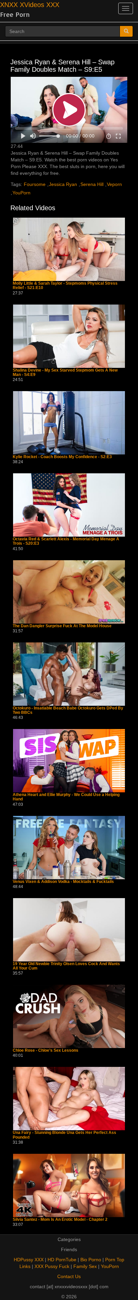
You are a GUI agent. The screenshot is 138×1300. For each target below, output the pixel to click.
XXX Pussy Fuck (51, 1266)
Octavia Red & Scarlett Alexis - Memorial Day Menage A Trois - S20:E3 (66, 541)
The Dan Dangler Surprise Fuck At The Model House (62, 626)
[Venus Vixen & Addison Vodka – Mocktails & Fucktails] (69, 848)
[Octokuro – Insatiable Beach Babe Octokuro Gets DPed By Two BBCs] (69, 674)
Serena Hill (92, 184)
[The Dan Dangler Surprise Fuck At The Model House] (69, 592)
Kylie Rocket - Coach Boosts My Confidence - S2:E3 (62, 457)
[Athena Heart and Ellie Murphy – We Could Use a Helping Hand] (69, 761)
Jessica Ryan (63, 184)
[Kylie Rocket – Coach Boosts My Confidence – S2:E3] (69, 423)
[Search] (126, 31)
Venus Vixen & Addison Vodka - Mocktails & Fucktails (63, 882)
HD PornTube (62, 1259)
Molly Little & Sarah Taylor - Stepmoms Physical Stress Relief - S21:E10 (65, 285)
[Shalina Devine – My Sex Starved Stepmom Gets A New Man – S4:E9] (69, 336)
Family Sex (85, 1266)
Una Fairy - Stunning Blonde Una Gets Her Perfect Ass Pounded (64, 1135)
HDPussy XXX (29, 1259)
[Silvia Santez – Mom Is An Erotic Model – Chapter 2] (69, 1185)
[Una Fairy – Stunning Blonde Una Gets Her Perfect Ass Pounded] (69, 1099)
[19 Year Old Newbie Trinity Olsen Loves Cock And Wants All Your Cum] (69, 930)
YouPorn (21, 192)
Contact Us (69, 1276)
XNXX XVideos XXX (29, 4)
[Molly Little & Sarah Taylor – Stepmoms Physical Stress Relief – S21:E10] (69, 249)
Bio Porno (90, 1259)
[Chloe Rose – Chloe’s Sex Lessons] (69, 1016)
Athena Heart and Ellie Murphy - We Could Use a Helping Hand (66, 797)
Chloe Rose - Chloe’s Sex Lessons (45, 1050)
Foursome (35, 184)
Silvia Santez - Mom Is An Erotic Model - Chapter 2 (60, 1219)
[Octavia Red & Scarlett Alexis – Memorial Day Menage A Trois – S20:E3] (69, 505)
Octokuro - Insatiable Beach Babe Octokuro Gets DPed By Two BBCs (68, 710)
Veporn (114, 184)
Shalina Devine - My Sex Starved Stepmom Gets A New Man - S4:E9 (65, 372)
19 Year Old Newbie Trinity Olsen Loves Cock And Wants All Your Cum (66, 966)
